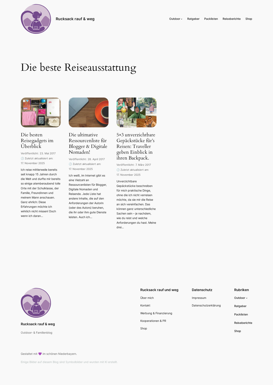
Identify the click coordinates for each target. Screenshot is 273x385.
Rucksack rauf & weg (75, 18)
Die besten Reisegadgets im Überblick (37, 140)
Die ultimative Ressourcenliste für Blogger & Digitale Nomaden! (88, 143)
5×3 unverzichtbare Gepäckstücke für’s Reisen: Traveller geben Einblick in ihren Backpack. (136, 146)
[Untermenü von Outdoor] (181, 19)
